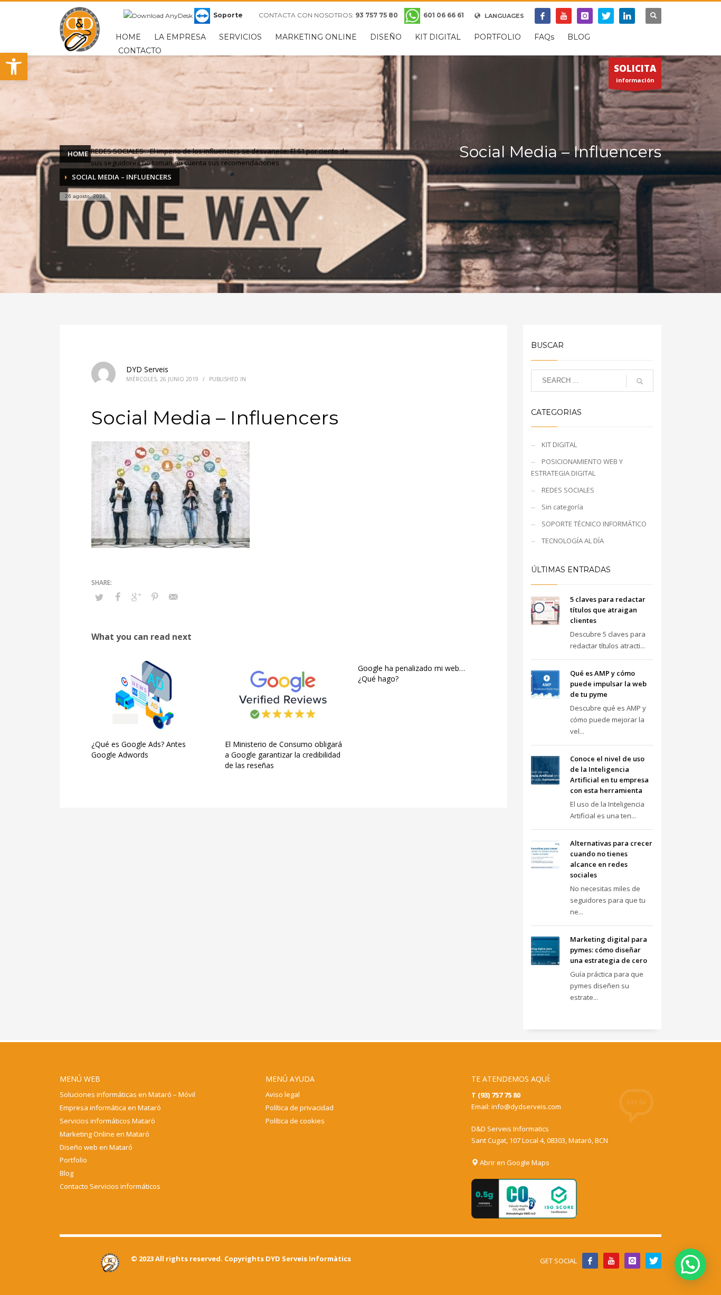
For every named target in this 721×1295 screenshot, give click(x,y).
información (635, 73)
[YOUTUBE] (611, 1261)
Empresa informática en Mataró (110, 1107)
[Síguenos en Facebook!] (590, 1261)
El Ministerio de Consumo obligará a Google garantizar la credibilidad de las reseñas (283, 754)
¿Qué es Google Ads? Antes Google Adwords (138, 749)
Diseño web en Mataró (96, 1147)
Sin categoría (562, 507)
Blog (66, 1173)
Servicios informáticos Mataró (107, 1121)
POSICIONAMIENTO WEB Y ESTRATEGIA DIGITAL (577, 467)
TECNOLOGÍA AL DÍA (573, 540)
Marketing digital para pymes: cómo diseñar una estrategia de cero (608, 949)
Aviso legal (282, 1094)
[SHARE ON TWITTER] (99, 597)
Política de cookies (295, 1121)
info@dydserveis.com (526, 1106)
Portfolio (73, 1160)
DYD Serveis (147, 369)
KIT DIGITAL (559, 444)
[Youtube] (564, 16)
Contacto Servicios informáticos (110, 1186)
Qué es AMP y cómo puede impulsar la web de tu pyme (608, 683)
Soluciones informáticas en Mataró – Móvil (127, 1094)
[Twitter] (606, 16)
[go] (639, 381)
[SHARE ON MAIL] (173, 596)
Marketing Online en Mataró (104, 1134)
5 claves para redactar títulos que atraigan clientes (608, 609)
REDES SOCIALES (117, 151)
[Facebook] (543, 16)
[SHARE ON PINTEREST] (155, 596)
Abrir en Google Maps (513, 1162)
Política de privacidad (299, 1107)
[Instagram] (585, 16)
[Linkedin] (627, 16)
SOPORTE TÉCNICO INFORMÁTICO (594, 523)
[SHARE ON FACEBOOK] (118, 596)
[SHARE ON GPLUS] (136, 596)
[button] (13, 66)
